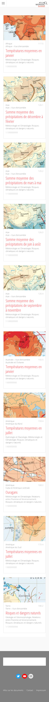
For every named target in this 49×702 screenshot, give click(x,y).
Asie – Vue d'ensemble (16, 107)
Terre (8, 606)
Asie (7, 105)
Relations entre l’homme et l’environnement (23, 498)
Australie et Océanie (15, 362)
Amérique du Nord (14, 423)
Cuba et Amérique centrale (18, 488)
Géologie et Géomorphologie (18, 617)
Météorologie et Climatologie (18, 59)
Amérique (10, 421)
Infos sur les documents (13, 690)
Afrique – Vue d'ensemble (17, 46)
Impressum (41, 690)
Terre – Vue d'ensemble (16, 608)
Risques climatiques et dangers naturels (22, 61)
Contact (30, 690)
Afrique (9, 43)
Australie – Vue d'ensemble (18, 359)
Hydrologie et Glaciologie (16, 437)
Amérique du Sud (13, 547)
